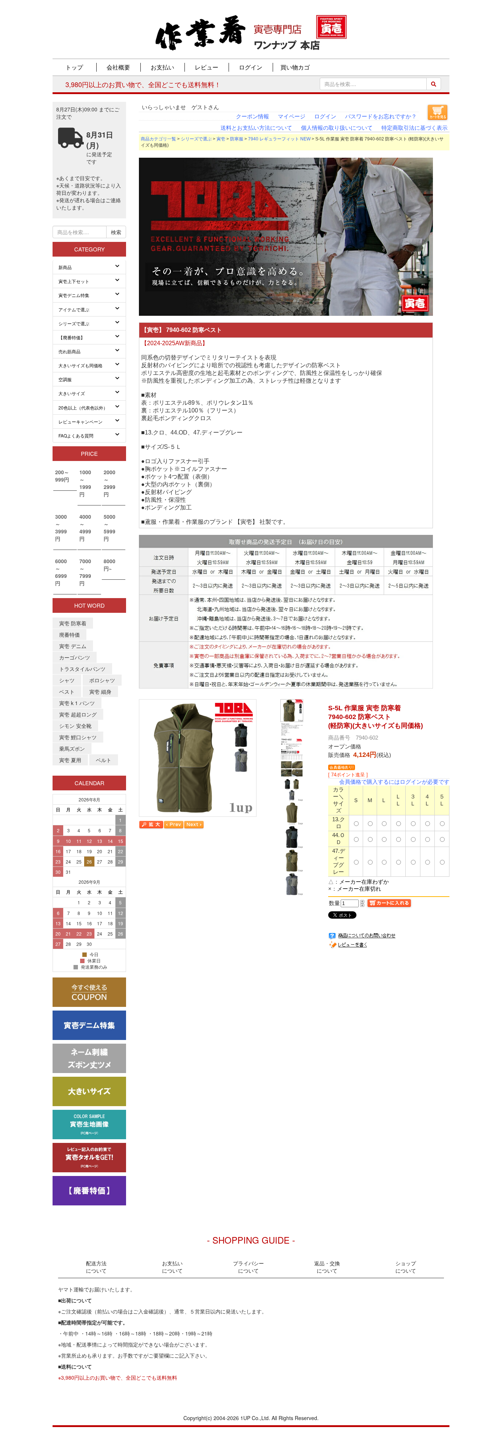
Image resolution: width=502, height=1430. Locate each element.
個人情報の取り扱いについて (337, 128)
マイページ (291, 116)
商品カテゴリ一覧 (158, 139)
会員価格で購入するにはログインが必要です (394, 782)
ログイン (325, 116)
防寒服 (236, 139)
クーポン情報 (252, 116)
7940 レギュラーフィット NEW (279, 139)
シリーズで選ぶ (196, 139)
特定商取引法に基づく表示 (414, 128)
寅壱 (220, 139)
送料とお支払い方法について (256, 128)
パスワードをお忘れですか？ (381, 116)
